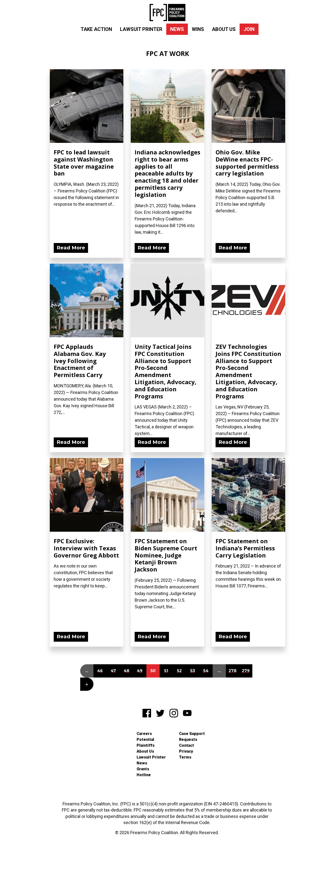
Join (249, 29)
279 (246, 670)
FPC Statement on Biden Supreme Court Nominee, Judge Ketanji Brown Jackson (166, 555)
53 (192, 670)
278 (232, 670)
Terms (185, 757)
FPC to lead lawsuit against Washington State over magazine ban (84, 162)
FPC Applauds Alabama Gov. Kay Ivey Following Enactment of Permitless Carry (80, 360)
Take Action (96, 29)
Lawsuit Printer (141, 29)
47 (113, 670)
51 (166, 670)
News (177, 29)
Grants (143, 769)
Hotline (144, 775)
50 (153, 670)
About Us (224, 29)
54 (205, 670)
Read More (71, 248)
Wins (198, 29)
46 (100, 670)
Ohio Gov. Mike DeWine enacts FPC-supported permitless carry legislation (247, 162)
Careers (144, 733)
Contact (186, 745)
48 (126, 670)
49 (139, 670)
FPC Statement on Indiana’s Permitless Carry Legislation (245, 548)
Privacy (186, 751)
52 (179, 670)
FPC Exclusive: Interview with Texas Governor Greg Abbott (86, 548)
